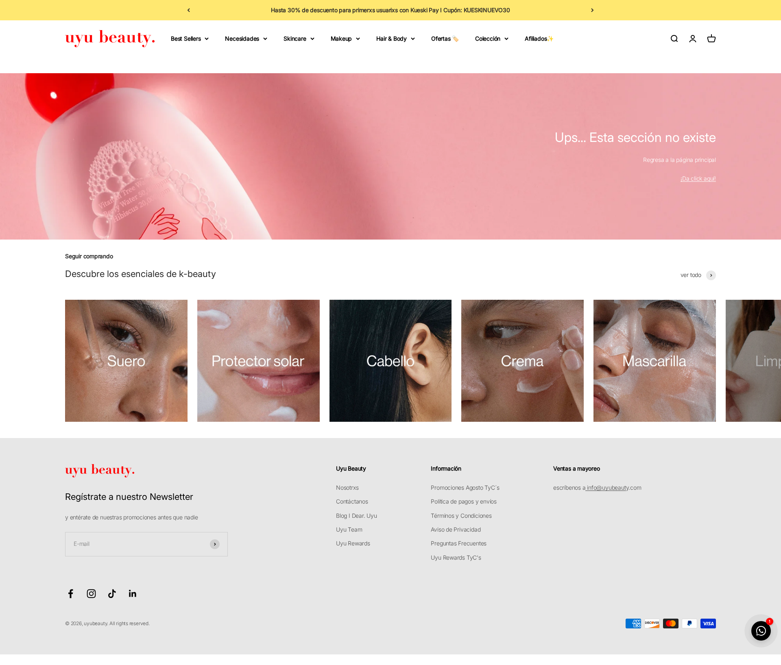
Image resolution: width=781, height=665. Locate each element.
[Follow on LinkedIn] (132, 593)
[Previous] (188, 10)
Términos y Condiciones (461, 515)
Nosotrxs (347, 487)
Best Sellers (186, 38)
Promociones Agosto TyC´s (465, 487)
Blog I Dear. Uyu (356, 515)
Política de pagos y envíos (464, 501)
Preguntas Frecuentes (458, 543)
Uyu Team (349, 529)
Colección (487, 38)
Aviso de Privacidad (455, 529)
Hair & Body (391, 38)
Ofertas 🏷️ (445, 38)
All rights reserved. (129, 623)
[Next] (592, 10)
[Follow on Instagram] (91, 593)
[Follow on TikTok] (112, 593)
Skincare (295, 38)
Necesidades (242, 38)
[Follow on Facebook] (70, 593)
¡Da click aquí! (698, 178)
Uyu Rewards (353, 543)
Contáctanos (352, 501)
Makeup (341, 38)
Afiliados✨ (539, 38)
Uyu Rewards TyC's (456, 557)
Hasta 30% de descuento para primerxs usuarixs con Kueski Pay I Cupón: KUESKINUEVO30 (390, 10)
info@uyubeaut (605, 487)
